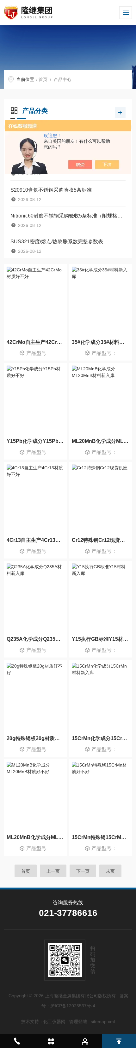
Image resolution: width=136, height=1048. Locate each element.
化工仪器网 (54, 1021)
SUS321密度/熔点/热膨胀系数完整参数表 (56, 241)
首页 (43, 79)
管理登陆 (78, 1021)
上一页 (53, 871)
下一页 (83, 871)
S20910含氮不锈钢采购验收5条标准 (51, 190)
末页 (110, 871)
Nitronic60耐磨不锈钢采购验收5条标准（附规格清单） (68, 215)
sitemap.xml (103, 1021)
